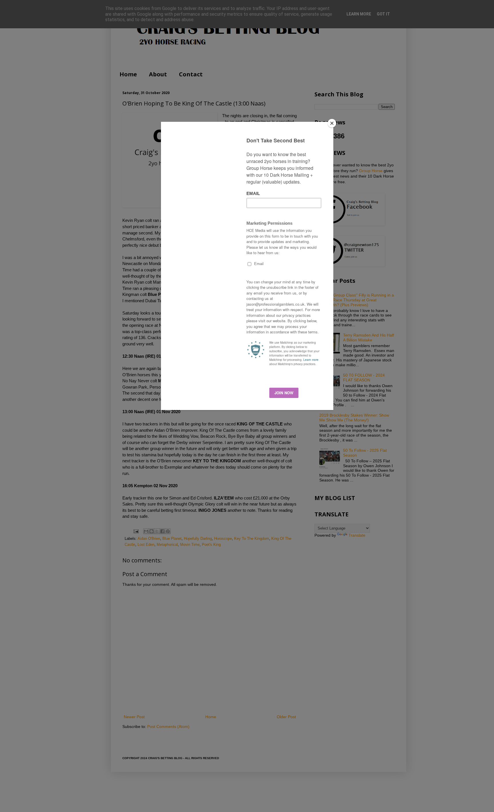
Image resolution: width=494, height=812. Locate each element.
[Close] (332, 123)
